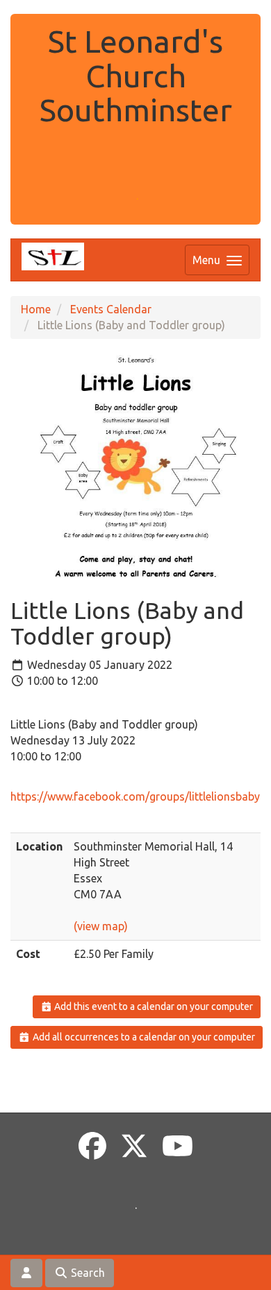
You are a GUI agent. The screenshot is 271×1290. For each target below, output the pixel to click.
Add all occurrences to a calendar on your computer (143, 1037)
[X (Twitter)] (134, 1146)
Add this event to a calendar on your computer (152, 1006)
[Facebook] (92, 1146)
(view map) (101, 926)
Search (86, 1272)
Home (36, 309)
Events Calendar (110, 309)
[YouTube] (177, 1146)
